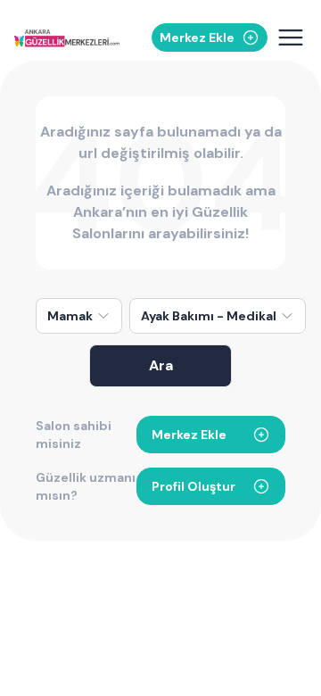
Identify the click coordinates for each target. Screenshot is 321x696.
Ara (161, 365)
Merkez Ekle (189, 435)
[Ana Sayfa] (66, 38)
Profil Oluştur (193, 486)
